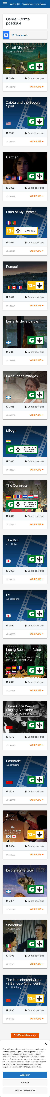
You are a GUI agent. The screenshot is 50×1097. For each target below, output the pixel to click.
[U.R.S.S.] (10, 727)
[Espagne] (14, 668)
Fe (12, 596)
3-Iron (12, 817)
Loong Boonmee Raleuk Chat (24, 654)
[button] (45, 1043)
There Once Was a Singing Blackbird (20, 709)
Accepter (25, 1075)
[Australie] (9, 178)
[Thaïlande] (14, 672)
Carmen (12, 157)
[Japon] (9, 561)
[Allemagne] (9, 496)
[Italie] (9, 946)
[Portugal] (14, 223)
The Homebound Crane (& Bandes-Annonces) (24, 983)
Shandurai (14, 926)
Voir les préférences (25, 1090)
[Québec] (9, 342)
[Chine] (9, 1000)
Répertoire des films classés (34, 4)
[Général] (31, 66)
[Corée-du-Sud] (9, 836)
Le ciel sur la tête (19, 870)
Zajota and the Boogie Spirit (23, 104)
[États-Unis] (9, 123)
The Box (12, 541)
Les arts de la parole (22, 321)
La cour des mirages (22, 376)
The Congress (17, 485)
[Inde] (9, 68)
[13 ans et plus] (10, 230)
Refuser (25, 1082)
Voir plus (36, 86)
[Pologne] (36, 496)
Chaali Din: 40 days (21, 49)
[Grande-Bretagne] (9, 672)
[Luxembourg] (31, 496)
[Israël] (25, 496)
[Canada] (14, 287)
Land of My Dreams (21, 212)
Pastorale (13, 762)
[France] (20, 178)
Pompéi (12, 267)
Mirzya (11, 431)
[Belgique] (9, 287)
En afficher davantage (25, 1035)
